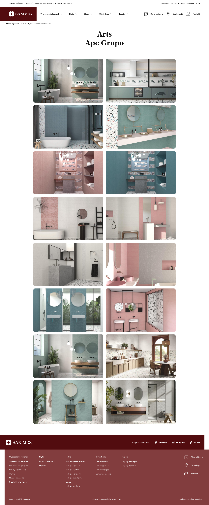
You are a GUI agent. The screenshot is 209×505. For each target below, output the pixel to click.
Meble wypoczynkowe (75, 461)
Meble (68, 456)
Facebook (181, 3)
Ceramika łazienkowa (18, 461)
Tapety (125, 456)
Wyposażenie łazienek (18, 456)
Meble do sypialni (73, 473)
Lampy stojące (102, 461)
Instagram (190, 3)
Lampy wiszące (102, 469)
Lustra (68, 481)
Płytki (41, 456)
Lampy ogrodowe (103, 473)
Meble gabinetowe (74, 477)
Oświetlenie (101, 456)
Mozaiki (42, 465)
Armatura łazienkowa (18, 465)
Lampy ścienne (102, 465)
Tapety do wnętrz (129, 461)
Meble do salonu (73, 465)
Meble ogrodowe (73, 485)
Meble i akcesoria (16, 477)
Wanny (12, 473)
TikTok (197, 3)
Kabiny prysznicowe (17, 469)
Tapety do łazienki (130, 465)
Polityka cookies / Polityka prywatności (106, 499)
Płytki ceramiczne (46, 461)
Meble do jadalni (73, 469)
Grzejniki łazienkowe (18, 481)
